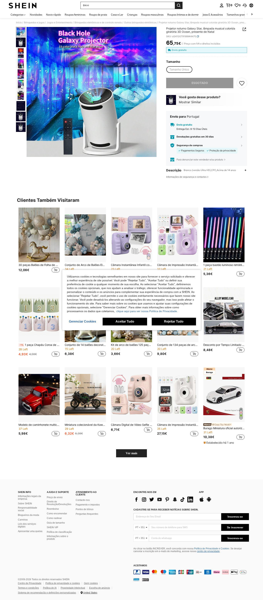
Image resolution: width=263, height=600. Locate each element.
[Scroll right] (251, 14)
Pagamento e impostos (88, 504)
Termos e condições (28, 588)
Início (19, 22)
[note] (219, 443)
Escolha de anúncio (99, 588)
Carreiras (23, 519)
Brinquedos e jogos (34, 22)
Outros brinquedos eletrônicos (140, 22)
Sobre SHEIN (25, 503)
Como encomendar (57, 513)
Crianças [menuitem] (132, 14)
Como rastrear (54, 518)
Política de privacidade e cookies (62, 583)
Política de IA (50, 588)
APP (201, 492)
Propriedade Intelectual (73, 588)
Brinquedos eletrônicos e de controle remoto (98, 22)
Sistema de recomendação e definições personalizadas (47, 592)
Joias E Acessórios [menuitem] (213, 14)
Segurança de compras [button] (190, 145)
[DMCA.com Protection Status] (145, 579)
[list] (164, 499)
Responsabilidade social (27, 509)
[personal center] (221, 5)
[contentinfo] (191, 572)
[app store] (201, 501)
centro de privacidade (208, 551)
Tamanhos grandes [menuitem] (238, 14)
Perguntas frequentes (87, 514)
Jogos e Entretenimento (59, 22)
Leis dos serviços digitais (27, 525)
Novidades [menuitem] (36, 14)
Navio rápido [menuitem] (53, 14)
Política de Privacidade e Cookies (211, 548)
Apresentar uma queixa (30, 531)
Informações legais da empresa (29, 497)
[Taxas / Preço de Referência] (182, 43)
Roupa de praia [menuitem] (98, 14)
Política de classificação (59, 532)
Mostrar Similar (190, 102)
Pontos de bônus (84, 509)
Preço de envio (55, 497)
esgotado (200, 83)
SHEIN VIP (52, 527)
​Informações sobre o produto (57, 537)
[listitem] (39, 244)
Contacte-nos (83, 500)
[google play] (209, 501)
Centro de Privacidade (29, 583)
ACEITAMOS (140, 565)
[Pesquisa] (179, 5)
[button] (244, 5)
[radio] (179, 69)
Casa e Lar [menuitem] (117, 14)
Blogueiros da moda (28, 515)
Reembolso (53, 509)
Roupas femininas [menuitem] (75, 14)
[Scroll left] (247, 14)
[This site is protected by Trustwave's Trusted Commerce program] (136, 579)
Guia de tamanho (56, 522)
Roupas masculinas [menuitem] (152, 14)
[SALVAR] (242, 83)
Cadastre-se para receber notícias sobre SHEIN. (165, 509)
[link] (229, 5)
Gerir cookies (91, 583)
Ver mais (131, 453)
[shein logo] (23, 5)
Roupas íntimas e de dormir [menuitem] (183, 14)
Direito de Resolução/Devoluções (59, 503)
